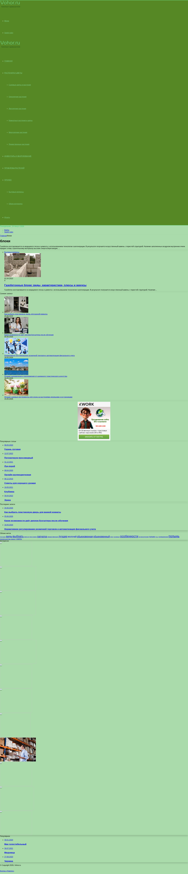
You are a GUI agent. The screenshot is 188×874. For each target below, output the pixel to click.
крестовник (33, 537)
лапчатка (42, 536)
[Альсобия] (16, 712)
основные (117, 537)
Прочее (8, 180)
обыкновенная (85, 536)
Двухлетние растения (17, 109)
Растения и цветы (13, 73)
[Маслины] (18, 590)
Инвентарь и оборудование (17, 156)
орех (111, 537)
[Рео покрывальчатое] (18, 663)
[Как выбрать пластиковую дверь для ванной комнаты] (16, 312)
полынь (174, 536)
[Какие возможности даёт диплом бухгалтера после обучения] (16, 333)
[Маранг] (16, 785)
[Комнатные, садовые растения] (10, 7)
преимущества (5, 539)
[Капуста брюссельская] (17, 810)
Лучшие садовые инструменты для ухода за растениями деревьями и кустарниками (38, 397)
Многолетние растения (18, 132)
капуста (26, 537)
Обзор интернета (15, 204)
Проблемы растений (14, 168)
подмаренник (163, 537)
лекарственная (52, 537)
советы (19, 539)
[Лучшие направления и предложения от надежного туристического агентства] (16, 374)
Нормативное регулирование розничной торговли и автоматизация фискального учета (39, 355)
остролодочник (144, 537)
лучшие (63, 536)
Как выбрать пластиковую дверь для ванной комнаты (26, 314)
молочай (72, 536)
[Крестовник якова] (16, 565)
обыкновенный (101, 536)
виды (9, 536)
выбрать (18, 536)
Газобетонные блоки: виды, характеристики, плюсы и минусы (45, 285)
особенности (129, 536)
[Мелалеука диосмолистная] (16, 688)
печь (156, 536)
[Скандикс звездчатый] (15, 736)
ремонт (13, 539)
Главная (3, 236)
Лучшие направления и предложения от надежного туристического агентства (35, 376)
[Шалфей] (18, 614)
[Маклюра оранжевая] (16, 639)
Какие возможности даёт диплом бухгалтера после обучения (29, 335)
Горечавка (3, 536)
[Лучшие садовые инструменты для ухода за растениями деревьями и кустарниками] (16, 395)
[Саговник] (16, 834)
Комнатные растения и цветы (21, 120)
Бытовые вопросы (16, 192)
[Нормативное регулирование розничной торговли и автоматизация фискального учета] (16, 354)
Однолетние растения (17, 97)
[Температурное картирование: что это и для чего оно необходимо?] (18, 761)
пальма (152, 537)
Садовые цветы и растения (20, 85)
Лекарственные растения (19, 144)
